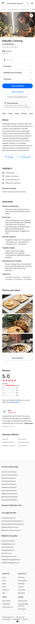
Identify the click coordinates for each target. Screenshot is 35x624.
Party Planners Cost (7, 547)
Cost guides (6, 604)
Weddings (21, 583)
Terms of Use (20, 617)
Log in (4, 580)
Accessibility (17, 619)
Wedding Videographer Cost (10, 562)
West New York (25, 9)
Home (4, 9)
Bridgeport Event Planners (9, 493)
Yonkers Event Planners (8, 481)
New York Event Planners (9, 472)
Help (3, 593)
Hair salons (21, 577)
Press (4, 587)
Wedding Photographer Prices (10, 559)
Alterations (21, 593)
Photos (17, 113)
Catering (21, 587)
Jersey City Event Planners (9, 475)
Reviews (24, 113)
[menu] (3, 3)
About (4, 113)
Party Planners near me (8, 518)
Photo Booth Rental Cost (9, 556)
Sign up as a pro (22, 601)
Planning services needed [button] (13, 73)
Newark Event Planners (8, 478)
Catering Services (13, 9)
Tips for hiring (6, 601)
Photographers (22, 580)
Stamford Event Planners (9, 490)
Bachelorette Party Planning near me (12, 524)
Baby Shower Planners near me (10, 530)
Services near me (7, 607)
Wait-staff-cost (6, 553)
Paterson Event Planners (8, 484)
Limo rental (21, 590)
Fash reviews (22, 609)
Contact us (5, 590)
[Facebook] (17, 621)
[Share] (31, 15)
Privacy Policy (6, 619)
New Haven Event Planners (9, 497)
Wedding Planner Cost (8, 544)
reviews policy (14, 402)
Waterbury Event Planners (9, 500)
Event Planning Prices (7, 541)
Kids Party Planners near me (9, 527)
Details (10, 113)
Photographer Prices (7, 550)
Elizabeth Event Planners (8, 487)
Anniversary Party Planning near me (12, 521)
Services (32, 113)
